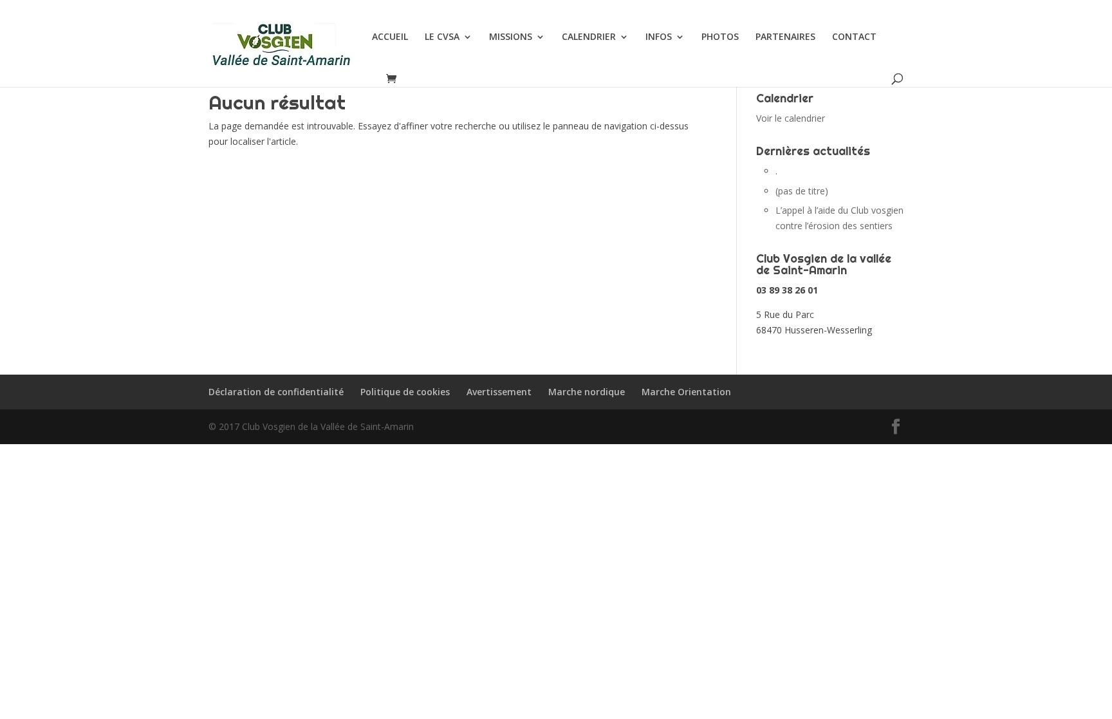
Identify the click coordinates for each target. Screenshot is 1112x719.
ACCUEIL (390, 37)
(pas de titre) (801, 191)
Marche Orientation (686, 392)
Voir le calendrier (790, 118)
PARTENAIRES (785, 37)
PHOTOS (720, 37)
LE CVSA (442, 37)
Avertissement (499, 392)
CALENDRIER (589, 37)
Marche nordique (586, 392)
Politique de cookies (405, 392)
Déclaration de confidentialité (276, 392)
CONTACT (854, 37)
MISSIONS (510, 37)
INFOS (658, 37)
